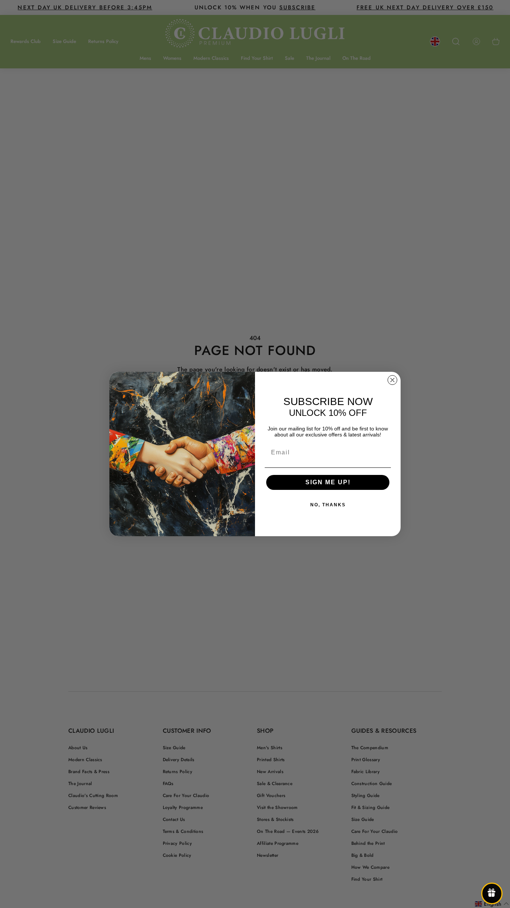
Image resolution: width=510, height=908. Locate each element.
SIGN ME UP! (328, 482)
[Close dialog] (392, 380)
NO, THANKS (328, 504)
